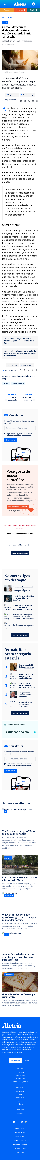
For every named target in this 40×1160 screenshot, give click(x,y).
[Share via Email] (33, 101)
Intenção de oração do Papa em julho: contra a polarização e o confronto (20, 353)
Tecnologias (8, 895)
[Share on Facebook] (21, 101)
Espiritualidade (7, 17)
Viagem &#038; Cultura (20, 1082)
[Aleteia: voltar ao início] (20, 4)
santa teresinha (18, 383)
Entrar (27, 1060)
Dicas (6, 935)
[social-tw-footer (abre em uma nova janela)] (22, 1122)
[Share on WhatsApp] (37, 101)
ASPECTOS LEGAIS (20, 1141)
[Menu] (6, 4)
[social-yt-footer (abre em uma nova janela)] (14, 1122)
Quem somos (20, 1137)
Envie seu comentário (20, 553)
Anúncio (20, 1104)
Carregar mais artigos (20, 635)
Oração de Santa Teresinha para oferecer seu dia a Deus (19, 340)
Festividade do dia (16, 732)
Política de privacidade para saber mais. (19, 435)
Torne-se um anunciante (20, 1145)
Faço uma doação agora (16, 507)
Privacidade (20, 1153)
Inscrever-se (10, 440)
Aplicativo (20, 1095)
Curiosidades (8, 975)
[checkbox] (5, 433)
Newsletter (20, 1092)
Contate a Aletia (20, 1149)
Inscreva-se (20, 1098)
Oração (32, 10)
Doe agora (19, 10)
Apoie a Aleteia (20, 1133)
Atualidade (20, 1073)
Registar (7, 10)
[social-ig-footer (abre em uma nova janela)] (26, 1122)
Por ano (20, 1114)
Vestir (20, 1101)
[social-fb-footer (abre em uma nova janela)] (18, 1122)
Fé (5, 811)
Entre (30, 545)
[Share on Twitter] (29, 101)
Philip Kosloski (27, 41)
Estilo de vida (20, 1076)
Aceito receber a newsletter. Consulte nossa (19, 434)
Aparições (7, 858)
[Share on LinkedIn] (25, 101)
